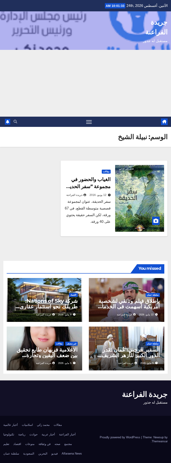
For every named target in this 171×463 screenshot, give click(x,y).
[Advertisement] (85, 83)
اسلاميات (27, 424)
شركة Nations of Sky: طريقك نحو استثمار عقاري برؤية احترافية (49, 306)
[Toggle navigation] (88, 121)
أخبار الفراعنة (67, 434)
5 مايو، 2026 (147, 363)
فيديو (54, 453)
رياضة (21, 434)
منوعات (30, 444)
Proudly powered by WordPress (120, 437)
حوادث (33, 434)
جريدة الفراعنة (74, 195)
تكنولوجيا (8, 434)
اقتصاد (73, 295)
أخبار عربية (48, 434)
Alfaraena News (72, 453)
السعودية (28, 453)
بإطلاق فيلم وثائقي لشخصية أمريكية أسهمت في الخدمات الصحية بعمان (128, 306)
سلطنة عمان (153, 295)
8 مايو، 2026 (64, 314)
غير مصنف (71, 343)
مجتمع (68, 444)
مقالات (106, 171)
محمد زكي (43, 424)
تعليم (6, 444)
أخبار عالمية (10, 424)
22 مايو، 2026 (146, 314)
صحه (57, 444)
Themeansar (160, 441)
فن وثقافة (45, 444)
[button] (15, 122)
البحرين (42, 453)
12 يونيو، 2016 (98, 195)
